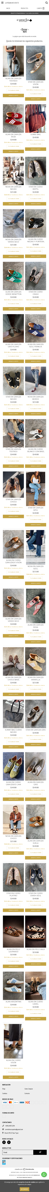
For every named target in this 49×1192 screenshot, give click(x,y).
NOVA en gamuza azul (36, 567)
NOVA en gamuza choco (13, 837)
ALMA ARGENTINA (13, 1002)
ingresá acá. (37, 1175)
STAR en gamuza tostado (13, 450)
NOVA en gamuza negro (13, 188)
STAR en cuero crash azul (36, 894)
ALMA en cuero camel (35, 1003)
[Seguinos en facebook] (9, 1142)
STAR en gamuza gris (36, 730)
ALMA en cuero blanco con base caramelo (35, 450)
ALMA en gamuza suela (36, 842)
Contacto (27, 1093)
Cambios (4, 1093)
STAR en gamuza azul (35, 509)
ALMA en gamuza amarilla (36, 678)
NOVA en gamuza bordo (36, 398)
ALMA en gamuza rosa (36, 626)
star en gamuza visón (35, 83)
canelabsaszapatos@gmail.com (14, 1129)
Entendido (24, 1189)
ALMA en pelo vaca (36, 949)
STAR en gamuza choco (13, 500)
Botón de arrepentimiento (24, 1177)
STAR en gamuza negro (13, 398)
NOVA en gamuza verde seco (13, 240)
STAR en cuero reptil (36, 188)
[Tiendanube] (25, 1170)
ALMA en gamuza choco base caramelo (13, 678)
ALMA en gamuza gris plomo (13, 345)
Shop (3, 1089)
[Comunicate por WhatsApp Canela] (44, 1174)
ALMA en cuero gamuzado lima (13, 783)
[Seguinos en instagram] (4, 1142)
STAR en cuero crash (36, 293)
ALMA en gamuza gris (36, 783)
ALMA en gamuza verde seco (13, 620)
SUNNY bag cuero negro (13, 731)
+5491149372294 (10, 1126)
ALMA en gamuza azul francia (36, 345)
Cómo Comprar (28, 1089)
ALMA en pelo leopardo (13, 950)
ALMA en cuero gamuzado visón (13, 561)
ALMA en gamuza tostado (13, 79)
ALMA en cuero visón (13, 1061)
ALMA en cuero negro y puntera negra (35, 240)
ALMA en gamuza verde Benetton (13, 293)
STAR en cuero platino (13, 894)
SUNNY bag (36, 134)
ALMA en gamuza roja (13, 135)
